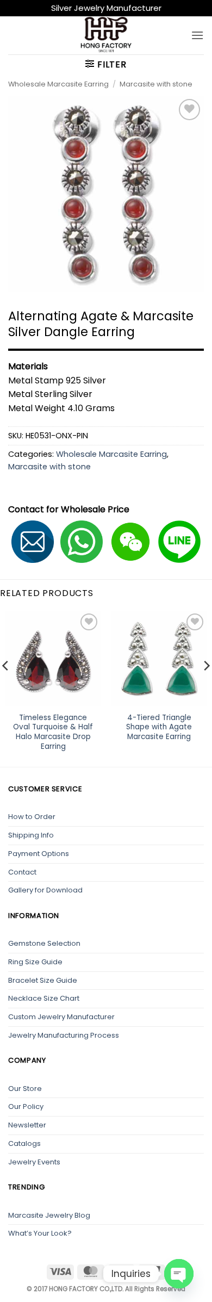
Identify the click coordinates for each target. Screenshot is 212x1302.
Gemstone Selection (44, 943)
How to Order (31, 816)
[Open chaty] (179, 1273)
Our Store (25, 1088)
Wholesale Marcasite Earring (58, 84)
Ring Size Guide (35, 962)
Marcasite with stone (156, 84)
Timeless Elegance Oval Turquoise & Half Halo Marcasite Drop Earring (53, 732)
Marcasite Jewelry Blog (49, 1215)
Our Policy (25, 1106)
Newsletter (27, 1125)
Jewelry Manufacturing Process (63, 1035)
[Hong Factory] (106, 35)
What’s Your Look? (40, 1233)
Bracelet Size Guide (42, 980)
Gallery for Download (45, 890)
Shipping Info (31, 835)
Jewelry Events (34, 1162)
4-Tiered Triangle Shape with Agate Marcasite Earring (159, 727)
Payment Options (38, 853)
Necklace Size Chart (43, 998)
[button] (197, 35)
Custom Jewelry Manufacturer (61, 1017)
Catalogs (24, 1143)
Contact (22, 872)
